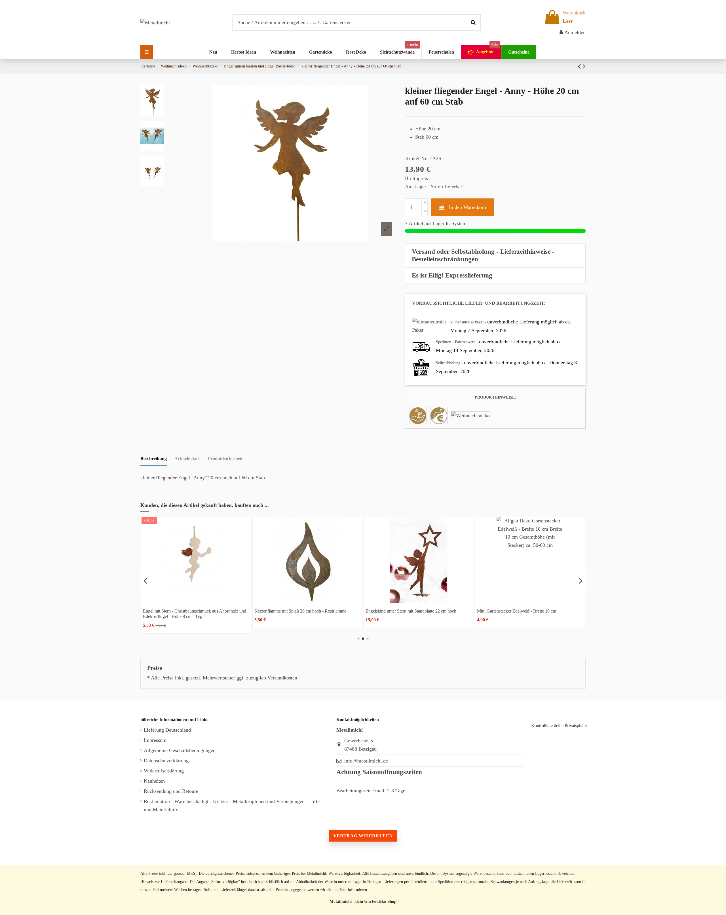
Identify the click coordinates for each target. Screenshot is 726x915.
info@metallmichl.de (366, 761)
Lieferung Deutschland (167, 730)
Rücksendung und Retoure (171, 791)
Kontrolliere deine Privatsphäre (559, 725)
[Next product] (584, 66)
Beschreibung (153, 458)
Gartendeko (375, 901)
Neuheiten (154, 781)
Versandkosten (282, 678)
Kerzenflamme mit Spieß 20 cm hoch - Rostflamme (300, 611)
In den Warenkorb (467, 207)
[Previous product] (580, 66)
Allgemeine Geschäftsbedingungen (180, 750)
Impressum (155, 740)
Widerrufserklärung (164, 771)
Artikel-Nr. (416, 158)
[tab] (495, 255)
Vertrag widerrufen (363, 835)
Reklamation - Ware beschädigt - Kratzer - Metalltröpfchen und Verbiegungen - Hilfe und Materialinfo (232, 805)
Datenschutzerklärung (166, 760)
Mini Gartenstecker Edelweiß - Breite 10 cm (516, 611)
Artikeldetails (187, 458)
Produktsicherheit (225, 458)
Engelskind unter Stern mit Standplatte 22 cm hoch (411, 611)
